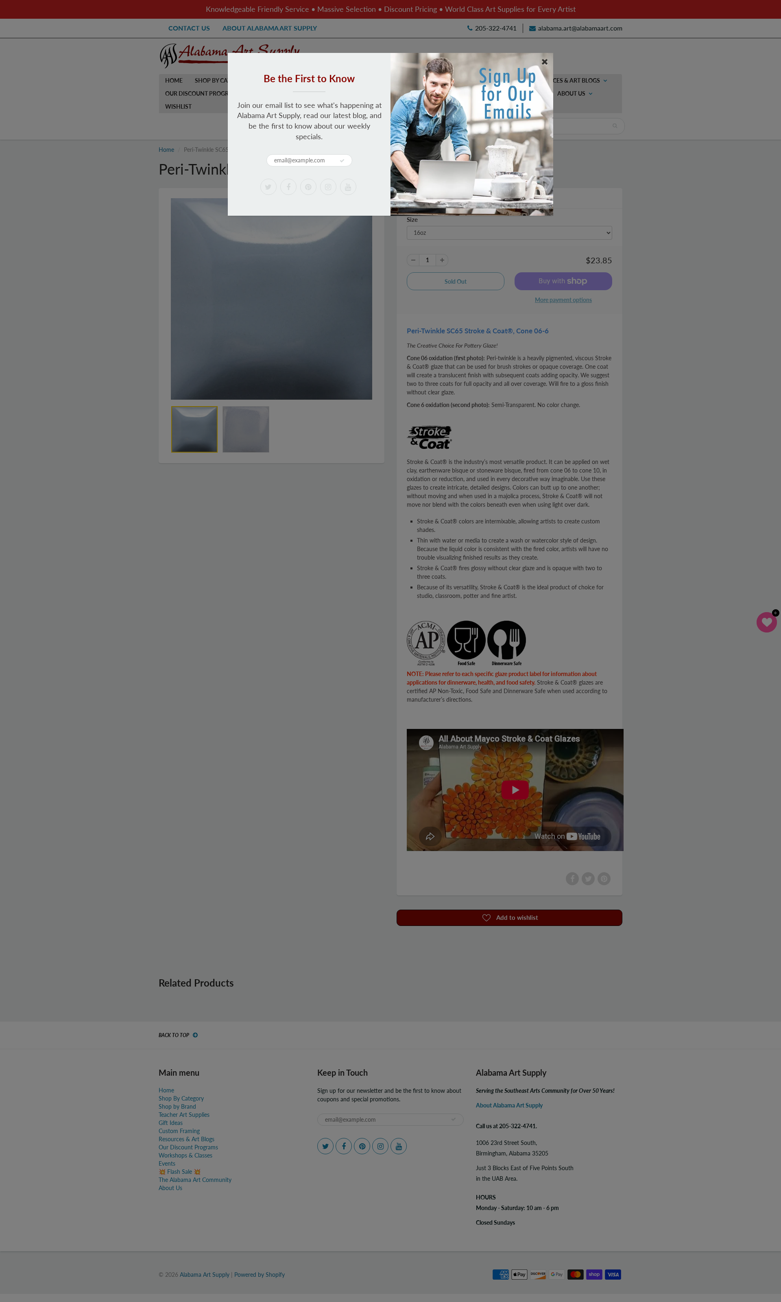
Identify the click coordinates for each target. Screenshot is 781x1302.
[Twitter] (268, 187)
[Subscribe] (342, 160)
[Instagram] (328, 187)
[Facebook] (288, 187)
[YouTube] (348, 187)
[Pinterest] (308, 187)
